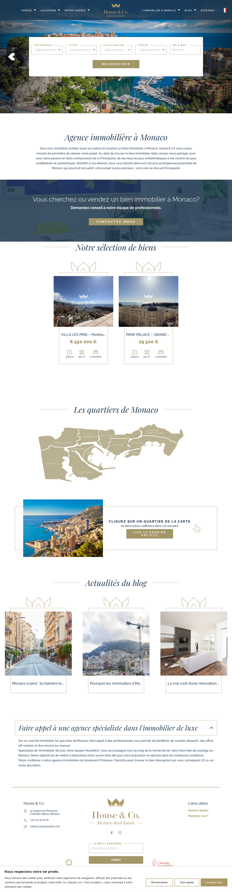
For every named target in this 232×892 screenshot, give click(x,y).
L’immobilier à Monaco (159, 10)
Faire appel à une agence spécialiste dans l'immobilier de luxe (108, 727)
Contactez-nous (116, 221)
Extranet (208, 10)
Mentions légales (198, 810)
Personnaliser (159, 882)
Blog (188, 10)
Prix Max (180, 45)
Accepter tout (214, 882)
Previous (11, 56)
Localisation (114, 45)
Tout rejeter (187, 882)
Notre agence (75, 10)
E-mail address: (108, 843)
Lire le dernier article (149, 534)
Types (73, 45)
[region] (116, 879)
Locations (48, 10)
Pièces (143, 45)
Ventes (27, 10)
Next (221, 56)
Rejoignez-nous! (198, 815)
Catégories (43, 45)
